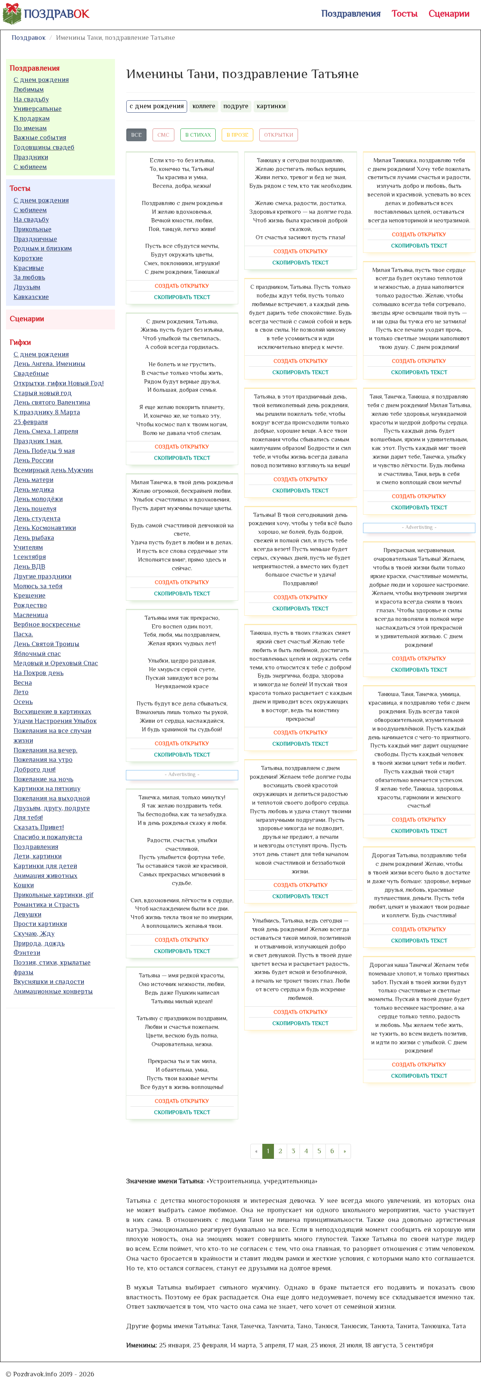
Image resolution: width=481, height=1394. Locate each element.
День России (33, 460)
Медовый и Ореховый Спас (56, 663)
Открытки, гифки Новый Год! (59, 383)
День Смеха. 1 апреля (46, 431)
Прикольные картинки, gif (54, 895)
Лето (21, 692)
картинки (271, 106)
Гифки (20, 342)
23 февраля (31, 422)
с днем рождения (157, 106)
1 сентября (30, 556)
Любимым (29, 89)
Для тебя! (28, 817)
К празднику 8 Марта (47, 412)
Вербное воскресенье (47, 624)
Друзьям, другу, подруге (52, 808)
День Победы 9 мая (44, 451)
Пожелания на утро (43, 759)
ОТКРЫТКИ (278, 135)
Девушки (27, 914)
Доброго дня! (35, 769)
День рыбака (34, 537)
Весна (23, 682)
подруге (236, 106)
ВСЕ (136, 135)
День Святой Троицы (46, 644)
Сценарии (449, 13)
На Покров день (39, 673)
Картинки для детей (45, 866)
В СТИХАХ (198, 135)
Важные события (40, 137)
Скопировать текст (182, 297)
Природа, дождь (39, 943)
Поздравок (28, 37)
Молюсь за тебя (38, 586)
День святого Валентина (52, 402)
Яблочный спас (37, 653)
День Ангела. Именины (49, 363)
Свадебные (31, 373)
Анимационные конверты (53, 991)
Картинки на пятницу (47, 788)
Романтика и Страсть (46, 904)
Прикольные (32, 229)
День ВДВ (29, 566)
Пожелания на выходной (52, 798)
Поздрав (56, 14)
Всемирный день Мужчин (53, 470)
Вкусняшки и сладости (49, 981)
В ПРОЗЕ (237, 135)
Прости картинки (40, 923)
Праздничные (35, 239)
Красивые (29, 268)
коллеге (203, 106)
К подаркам (32, 118)
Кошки (24, 885)
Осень (23, 701)
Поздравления (351, 13)
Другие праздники (42, 576)
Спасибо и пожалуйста (48, 837)
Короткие (28, 258)
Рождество (30, 605)
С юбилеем (30, 167)
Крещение (29, 595)
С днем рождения (41, 79)
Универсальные (38, 108)
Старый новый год (43, 393)
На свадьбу (31, 99)
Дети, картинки (38, 856)
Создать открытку (182, 286)
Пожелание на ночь (43, 779)
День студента (37, 518)
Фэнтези (27, 952)
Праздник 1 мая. (38, 441)
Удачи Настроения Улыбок (55, 721)
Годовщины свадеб (44, 147)
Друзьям (27, 287)
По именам (30, 128)
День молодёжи (38, 499)
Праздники (31, 157)
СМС (163, 135)
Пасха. (23, 634)
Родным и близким (43, 248)
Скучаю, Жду (34, 933)
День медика (34, 489)
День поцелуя (35, 508)
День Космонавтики (45, 528)
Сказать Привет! (39, 827)
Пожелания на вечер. (45, 750)
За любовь (29, 277)
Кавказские (31, 297)
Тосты (404, 13)
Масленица (31, 615)
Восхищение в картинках (52, 711)
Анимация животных (45, 875)
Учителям (28, 547)
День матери (33, 479)
